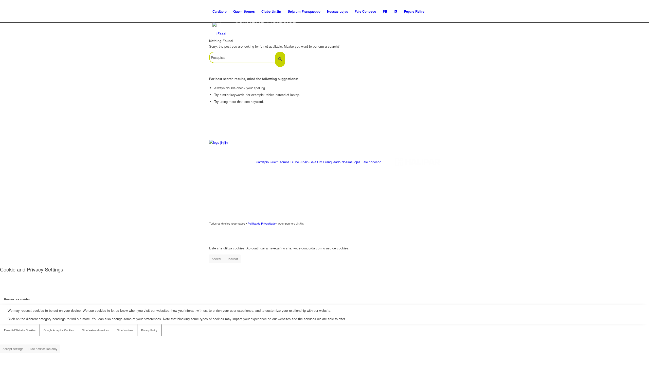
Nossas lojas (350, 161)
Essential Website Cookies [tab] (19, 330)
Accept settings (13, 348)
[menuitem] (219, 11)
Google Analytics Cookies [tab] (59, 330)
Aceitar (216, 259)
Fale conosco (371, 161)
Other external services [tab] (95, 330)
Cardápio (262, 161)
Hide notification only (42, 348)
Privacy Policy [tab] (149, 330)
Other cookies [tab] (125, 330)
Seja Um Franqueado (325, 161)
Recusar (232, 259)
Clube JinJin (300, 161)
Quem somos (280, 161)
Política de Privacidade (262, 223)
